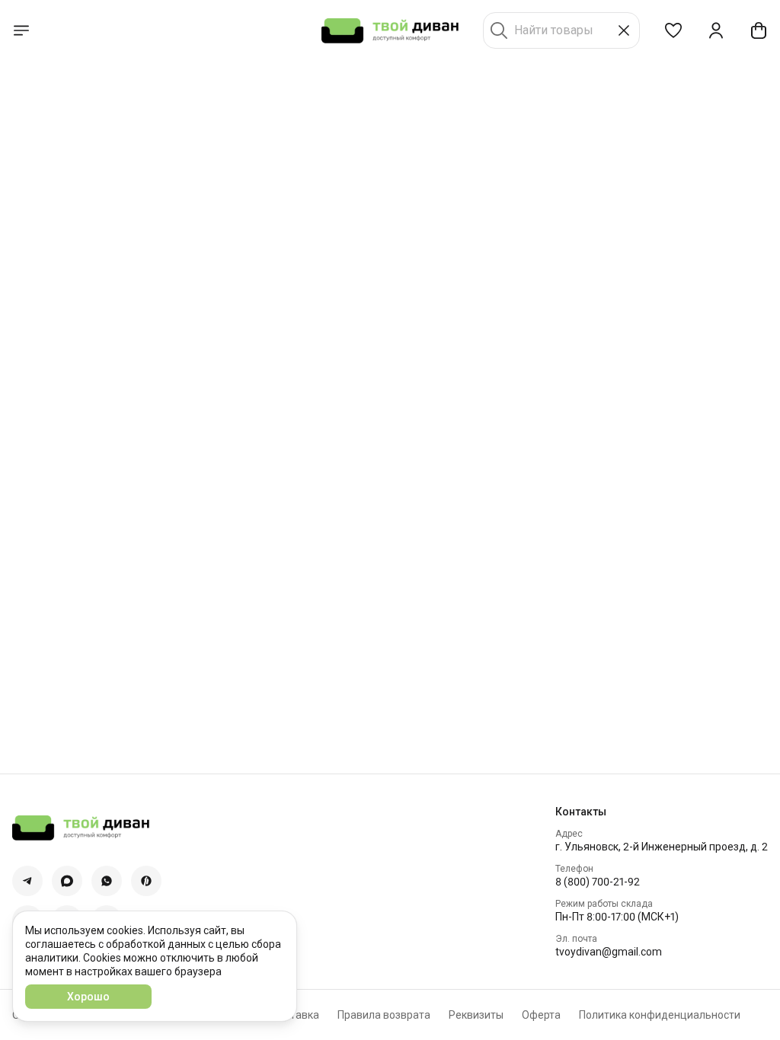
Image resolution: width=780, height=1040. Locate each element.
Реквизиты (476, 1015)
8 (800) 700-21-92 (597, 882)
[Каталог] (21, 30)
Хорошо (88, 997)
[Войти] (716, 30)
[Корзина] (759, 30)
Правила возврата (383, 1015)
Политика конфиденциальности (659, 1015)
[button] (673, 30)
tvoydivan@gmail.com (608, 952)
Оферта (541, 1015)
